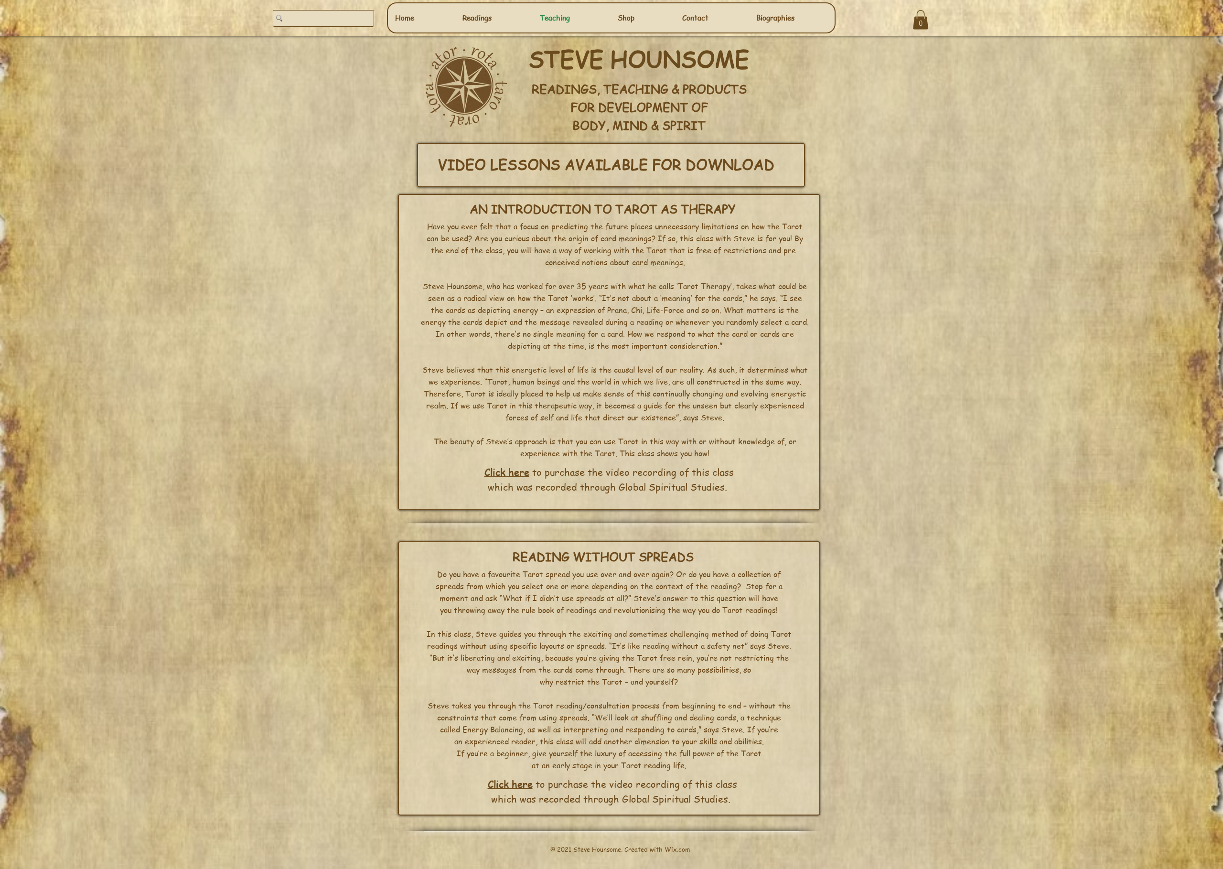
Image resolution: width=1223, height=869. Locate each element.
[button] (920, 20)
